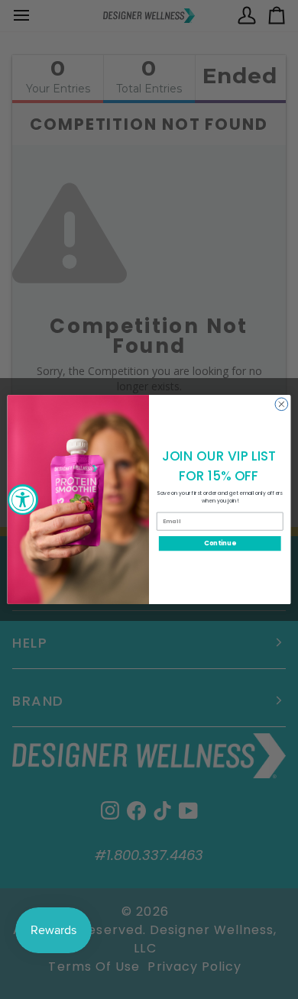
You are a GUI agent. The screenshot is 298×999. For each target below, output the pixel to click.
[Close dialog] (281, 404)
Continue (219, 543)
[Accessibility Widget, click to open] (23, 499)
